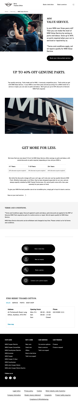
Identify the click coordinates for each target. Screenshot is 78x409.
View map (11, 324)
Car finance (57, 340)
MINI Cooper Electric (11, 344)
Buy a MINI (29, 340)
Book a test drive (48, 4)
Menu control (73, 5)
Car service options (44, 344)
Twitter (10, 378)
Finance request (58, 347)
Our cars (8, 340)
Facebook (6, 378)
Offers (27, 350)
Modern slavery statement (33, 395)
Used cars (28, 347)
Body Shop (30, 303)
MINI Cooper (9, 356)
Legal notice (16, 391)
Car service (42, 340)
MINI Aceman (9, 353)
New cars (28, 344)
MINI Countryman (10, 362)
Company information (14, 395)
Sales (8, 303)
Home (6, 11)
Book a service (62, 4)
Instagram (14, 378)
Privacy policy (28, 391)
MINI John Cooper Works (12, 365)
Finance (55, 344)
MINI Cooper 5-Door (11, 359)
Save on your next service (15, 195)
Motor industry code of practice (55, 391)
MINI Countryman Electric (13, 350)
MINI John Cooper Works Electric (15, 368)
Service (15, 303)
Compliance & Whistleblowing (39, 399)
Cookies (39, 391)
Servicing (12, 11)
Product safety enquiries (63, 395)
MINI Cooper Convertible (12, 347)
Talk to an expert (30, 356)
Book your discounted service (60, 58)
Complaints (48, 395)
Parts (22, 303)
